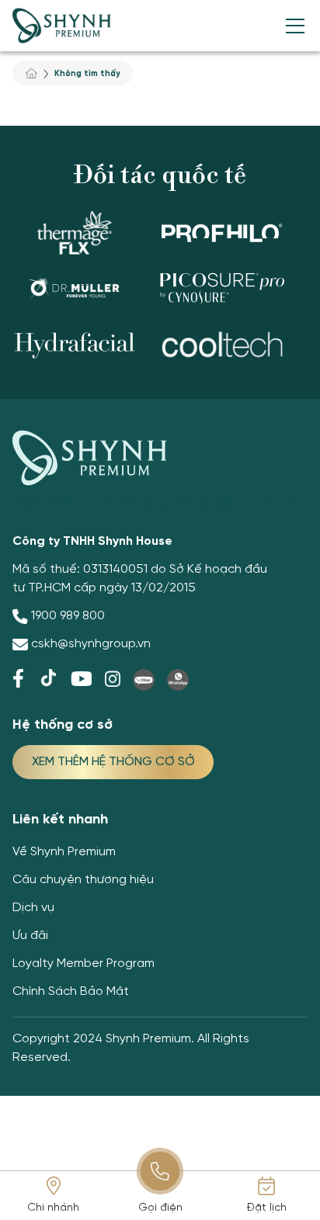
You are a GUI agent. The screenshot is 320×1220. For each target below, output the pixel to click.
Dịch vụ (33, 907)
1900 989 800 (68, 615)
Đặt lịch (267, 1208)
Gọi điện (160, 1208)
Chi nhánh (53, 1208)
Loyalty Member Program (83, 963)
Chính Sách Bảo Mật (70, 991)
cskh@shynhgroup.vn (91, 643)
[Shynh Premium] (61, 25)
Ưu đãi (30, 935)
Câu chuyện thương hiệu (83, 879)
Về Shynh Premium (64, 851)
